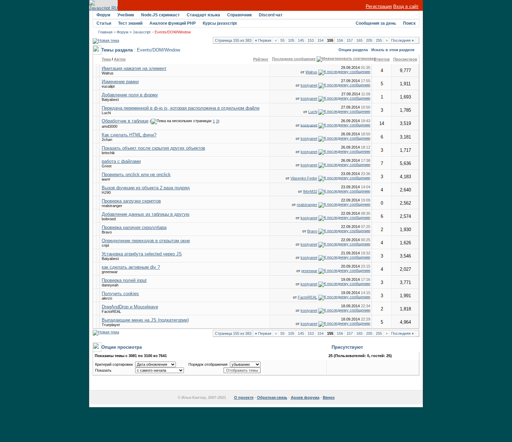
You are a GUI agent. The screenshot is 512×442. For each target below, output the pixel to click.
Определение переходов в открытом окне (146, 240)
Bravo (107, 232)
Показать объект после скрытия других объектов (153, 148)
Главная (105, 32)
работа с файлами (121, 161)
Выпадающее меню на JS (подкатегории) (145, 320)
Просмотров (405, 59)
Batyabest (110, 99)
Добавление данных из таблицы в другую (145, 214)
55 (282, 40)
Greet (106, 166)
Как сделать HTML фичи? (129, 134)
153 (311, 40)
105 (291, 40)
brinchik (108, 153)
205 (369, 40)
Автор (120, 59)
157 (350, 40)
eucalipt (108, 86)
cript (105, 245)
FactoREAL (307, 297)
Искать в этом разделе (392, 50)
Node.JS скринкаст (160, 15)
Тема (106, 59)
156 (340, 40)
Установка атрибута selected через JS (142, 253)
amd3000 (109, 126)
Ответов (382, 59)
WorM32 (310, 191)
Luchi (106, 113)
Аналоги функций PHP (172, 23)
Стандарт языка (203, 15)
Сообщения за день (376, 23)
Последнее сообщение (294, 59)
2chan (107, 139)
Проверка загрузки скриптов (131, 201)
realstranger (112, 206)
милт (106, 179)
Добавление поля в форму (130, 94)
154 (320, 40)
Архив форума (305, 397)
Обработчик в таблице (125, 121)
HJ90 (106, 192)
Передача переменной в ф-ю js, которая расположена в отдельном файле (180, 108)
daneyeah (110, 285)
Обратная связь (272, 397)
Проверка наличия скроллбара (134, 227)
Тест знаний (130, 23)
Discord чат (270, 15)
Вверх (329, 397)
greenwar (110, 272)
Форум (103, 15)
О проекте (244, 397)
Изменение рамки (120, 81)
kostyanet (309, 85)
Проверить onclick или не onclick (136, 174)
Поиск (409, 23)
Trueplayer (111, 325)
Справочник (239, 15)
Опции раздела (353, 50)
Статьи (103, 23)
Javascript (141, 32)
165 (359, 40)
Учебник (125, 15)
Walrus (108, 73)
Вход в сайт (406, 6)
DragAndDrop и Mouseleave (130, 306)
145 (301, 40)
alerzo (107, 298)
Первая (263, 40)
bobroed (109, 219)
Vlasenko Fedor (303, 178)
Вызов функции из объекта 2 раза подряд (146, 187)
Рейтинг (261, 59)
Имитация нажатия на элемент (134, 68)
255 (379, 40)
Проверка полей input (124, 280)
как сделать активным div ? (131, 267)
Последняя (402, 40)
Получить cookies (120, 293)
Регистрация (379, 6)
